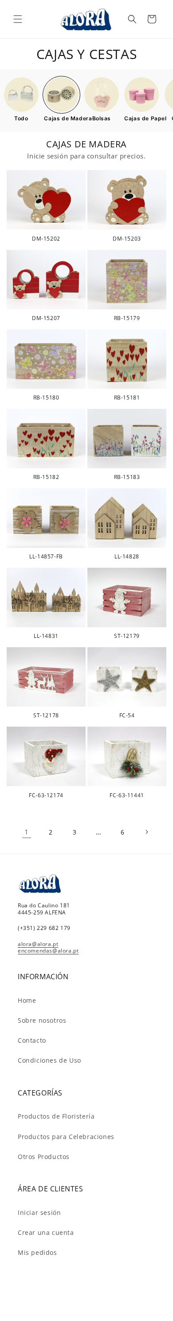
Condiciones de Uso (49, 1060)
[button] (18, 19)
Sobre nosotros (42, 1020)
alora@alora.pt (38, 944)
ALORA (67, 1313)
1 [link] (26, 831)
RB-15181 (127, 397)
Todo (21, 118)
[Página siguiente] (146, 832)
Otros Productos (44, 1156)
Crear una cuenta (46, 1232)
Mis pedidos (37, 1252)
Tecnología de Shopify (107, 1313)
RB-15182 (46, 477)
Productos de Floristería (56, 1116)
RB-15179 (127, 318)
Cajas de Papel (141, 118)
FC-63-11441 (127, 795)
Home (27, 1000)
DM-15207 (46, 318)
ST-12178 (46, 715)
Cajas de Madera (61, 118)
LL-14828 (126, 556)
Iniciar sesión (39, 1212)
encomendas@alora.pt (48, 950)
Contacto (32, 1040)
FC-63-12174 (46, 795)
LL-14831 (46, 636)
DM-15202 (46, 238)
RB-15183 (127, 477)
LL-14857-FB (46, 556)
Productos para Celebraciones (66, 1136)
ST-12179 (127, 636)
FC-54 (127, 715)
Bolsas (101, 118)
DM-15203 (127, 238)
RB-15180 (46, 397)
